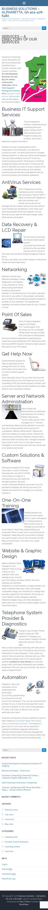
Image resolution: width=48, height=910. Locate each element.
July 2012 (9, 814)
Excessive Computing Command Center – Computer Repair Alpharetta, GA (20, 776)
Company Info (11, 837)
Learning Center (12, 847)
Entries (7, 869)
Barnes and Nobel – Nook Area (16, 771)
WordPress (24, 904)
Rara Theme (25, 902)
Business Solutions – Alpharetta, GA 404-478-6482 (23, 12)
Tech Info (9, 851)
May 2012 (9, 824)
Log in (4, 864)
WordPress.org (8, 879)
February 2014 (11, 810)
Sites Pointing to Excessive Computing (19, 783)
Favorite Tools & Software (16, 842)
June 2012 (9, 819)
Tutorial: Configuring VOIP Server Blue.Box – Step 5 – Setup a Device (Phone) (22, 788)
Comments (9, 874)
